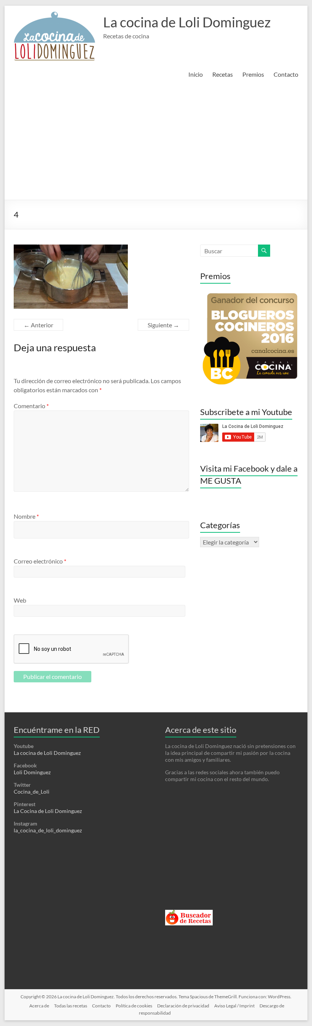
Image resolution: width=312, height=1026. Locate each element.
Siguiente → (163, 324)
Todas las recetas (70, 1006)
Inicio (195, 74)
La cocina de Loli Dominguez (187, 22)
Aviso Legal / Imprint (234, 1006)
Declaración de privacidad (183, 1006)
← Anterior (38, 324)
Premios (253, 74)
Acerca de (39, 1006)
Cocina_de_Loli (31, 791)
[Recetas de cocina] (189, 913)
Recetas (222, 74)
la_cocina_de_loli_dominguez (48, 830)
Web (20, 600)
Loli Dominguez (32, 772)
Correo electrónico (40, 561)
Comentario (31, 405)
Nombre (26, 516)
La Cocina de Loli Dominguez (48, 811)
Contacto (286, 74)
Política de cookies (134, 1006)
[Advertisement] (156, 143)
